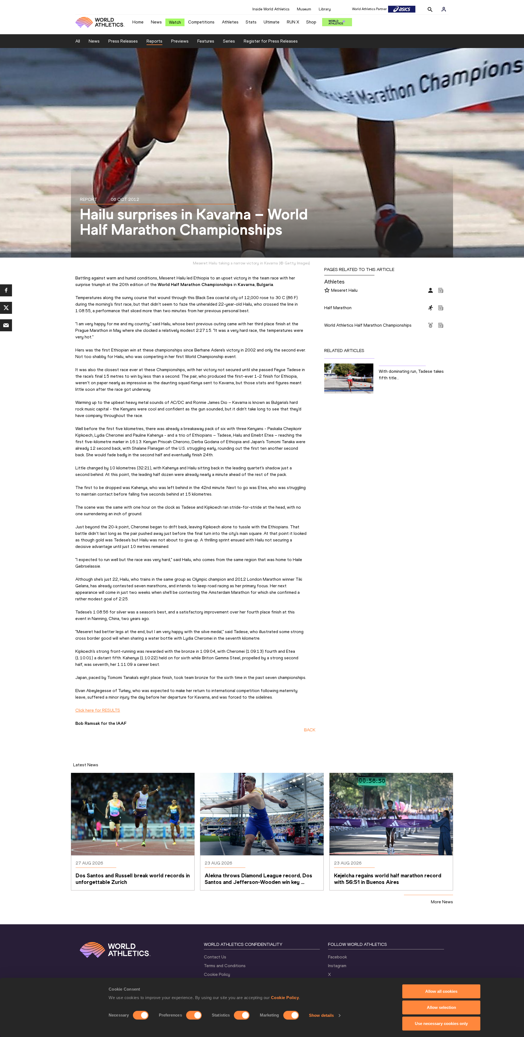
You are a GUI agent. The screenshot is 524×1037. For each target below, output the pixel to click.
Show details (321, 1015)
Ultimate (271, 22)
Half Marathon (338, 307)
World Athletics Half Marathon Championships (368, 325)
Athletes (230, 22)
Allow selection (441, 1007)
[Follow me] (327, 290)
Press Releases (123, 41)
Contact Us (215, 956)
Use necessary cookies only (441, 1023)
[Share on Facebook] (6, 290)
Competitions (201, 22)
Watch (175, 22)
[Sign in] (444, 9)
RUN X (293, 22)
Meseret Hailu (344, 290)
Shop (311, 22)
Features (205, 41)
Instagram (337, 965)
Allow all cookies (441, 991)
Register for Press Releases (271, 41)
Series (229, 41)
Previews (180, 41)
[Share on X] (6, 308)
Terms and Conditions (225, 965)
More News (442, 901)
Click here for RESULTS (97, 710)
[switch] (194, 1015)
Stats (251, 22)
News (156, 22)
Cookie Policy (285, 997)
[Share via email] (6, 325)
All (77, 41)
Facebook (337, 956)
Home (138, 22)
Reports (154, 41)
